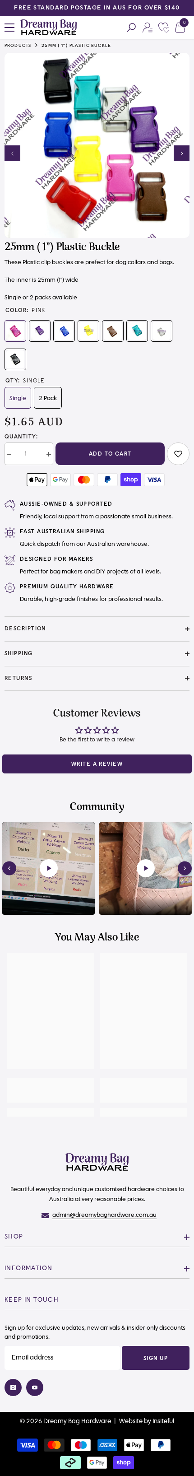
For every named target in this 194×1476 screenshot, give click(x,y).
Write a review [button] (97, 764)
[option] (97, 8)
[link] (178, 453)
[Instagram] (13, 1387)
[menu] (9, 27)
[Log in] (147, 28)
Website (131, 1421)
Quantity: (21, 436)
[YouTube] (34, 1387)
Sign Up (155, 1358)
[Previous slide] (9, 868)
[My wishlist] (163, 28)
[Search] (131, 27)
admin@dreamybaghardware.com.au (104, 1215)
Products (18, 45)
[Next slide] (185, 868)
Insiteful (163, 1421)
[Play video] (49, 868)
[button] (12, 153)
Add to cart (110, 453)
